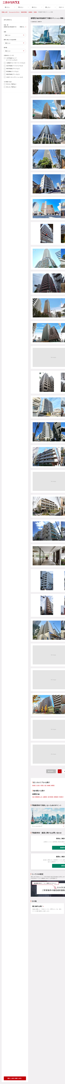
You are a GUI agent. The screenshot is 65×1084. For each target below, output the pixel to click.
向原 (33, 797)
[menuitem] (9, 7)
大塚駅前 (45, 797)
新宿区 (34, 785)
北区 (45, 785)
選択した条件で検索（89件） (15, 1078)
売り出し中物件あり (11, 84)
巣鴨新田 (56, 797)
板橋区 (48, 785)
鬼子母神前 (50, 797)
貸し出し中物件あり (11, 87)
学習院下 (61, 797)
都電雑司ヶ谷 (38, 797)
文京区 (38, 785)
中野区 (42, 785)
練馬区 (53, 785)
